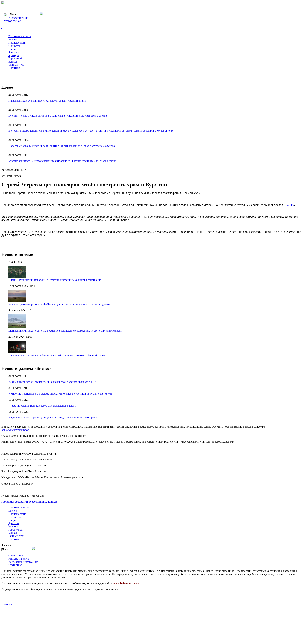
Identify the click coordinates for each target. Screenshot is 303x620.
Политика (14, 67)
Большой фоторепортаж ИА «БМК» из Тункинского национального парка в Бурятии (59, 304)
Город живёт (15, 58)
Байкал (12, 61)
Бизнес (12, 39)
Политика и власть (19, 36)
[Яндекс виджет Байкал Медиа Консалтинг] (151, 30)
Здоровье (13, 52)
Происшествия (17, 42)
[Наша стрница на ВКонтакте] (151, 24)
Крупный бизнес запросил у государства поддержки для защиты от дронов (53, 417)
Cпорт (12, 48)
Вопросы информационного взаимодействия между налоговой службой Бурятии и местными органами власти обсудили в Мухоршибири (91, 130)
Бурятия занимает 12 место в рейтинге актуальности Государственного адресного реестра (62, 160)
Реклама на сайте (18, 558)
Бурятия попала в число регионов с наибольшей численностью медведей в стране (57, 115)
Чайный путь (16, 64)
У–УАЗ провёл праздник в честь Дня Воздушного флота (42, 405)
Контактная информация (23, 561)
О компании (15, 555)
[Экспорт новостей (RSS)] (151, 27)
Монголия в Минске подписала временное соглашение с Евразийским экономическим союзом (65, 330)
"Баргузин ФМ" (18, 17)
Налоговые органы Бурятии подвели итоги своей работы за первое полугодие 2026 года (61, 145)
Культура (13, 55)
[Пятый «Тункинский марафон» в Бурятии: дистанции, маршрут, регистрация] (17, 276)
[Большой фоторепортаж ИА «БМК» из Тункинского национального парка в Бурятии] (17, 300)
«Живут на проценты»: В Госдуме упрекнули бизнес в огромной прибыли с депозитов (60, 393)
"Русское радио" (11, 20)
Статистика (15, 564)
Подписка (7, 604)
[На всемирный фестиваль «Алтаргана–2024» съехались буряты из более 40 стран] (17, 351)
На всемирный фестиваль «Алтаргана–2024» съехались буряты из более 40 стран (57, 355)
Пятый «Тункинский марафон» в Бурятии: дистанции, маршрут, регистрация (54, 279)
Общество (14, 45)
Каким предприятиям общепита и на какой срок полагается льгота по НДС (53, 381)
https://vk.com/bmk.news (15, 429)
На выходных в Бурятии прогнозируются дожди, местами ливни (47, 100)
